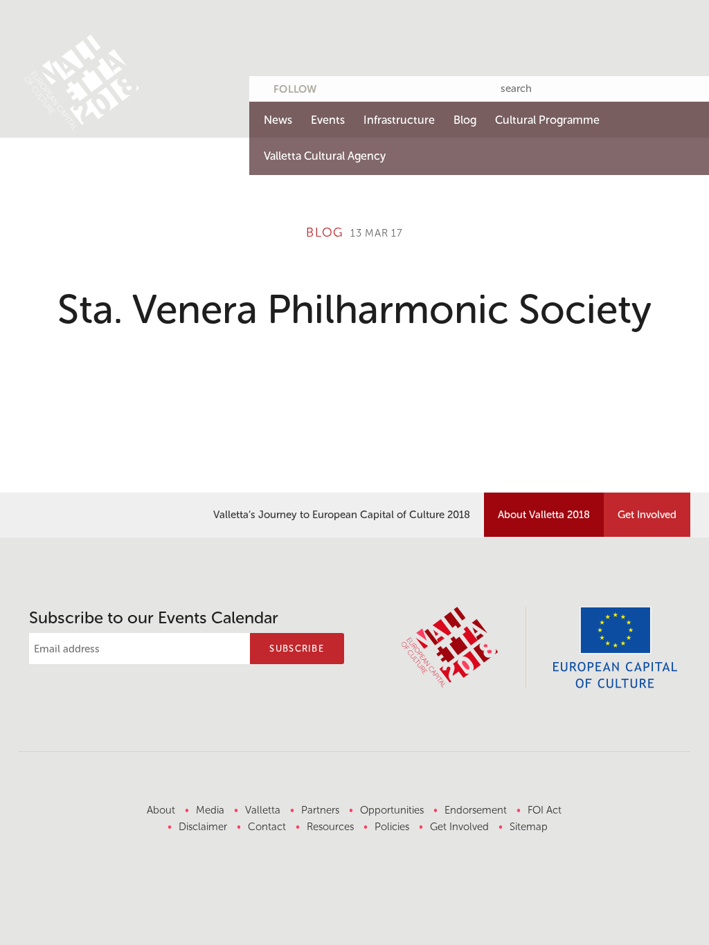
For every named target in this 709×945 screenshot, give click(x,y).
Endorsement (476, 810)
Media (210, 810)
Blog (465, 120)
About (161, 810)
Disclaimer (203, 826)
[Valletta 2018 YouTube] (393, 86)
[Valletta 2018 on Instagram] (420, 86)
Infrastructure (399, 120)
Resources (330, 826)
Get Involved (647, 514)
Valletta (262, 810)
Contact (267, 826)
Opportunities (392, 810)
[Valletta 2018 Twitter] (339, 86)
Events (328, 120)
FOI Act (545, 810)
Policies (392, 826)
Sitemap (529, 826)
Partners (320, 810)
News (278, 120)
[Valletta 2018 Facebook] (366, 86)
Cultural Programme (547, 120)
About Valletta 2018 (544, 514)
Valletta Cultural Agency (325, 156)
